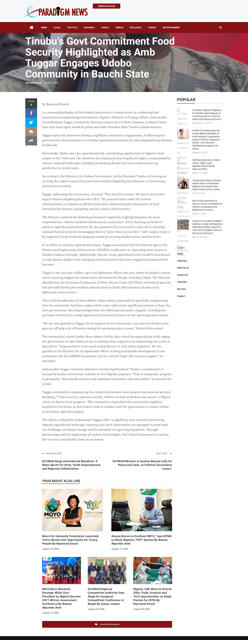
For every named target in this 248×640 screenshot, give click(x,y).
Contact (181, 296)
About (180, 253)
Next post (162, 453)
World (119, 27)
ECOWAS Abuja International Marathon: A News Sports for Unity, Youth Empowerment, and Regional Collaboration (71, 465)
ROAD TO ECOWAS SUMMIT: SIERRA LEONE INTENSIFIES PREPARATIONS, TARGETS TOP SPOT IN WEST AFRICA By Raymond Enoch (207, 227)
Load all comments (109, 624)
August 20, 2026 (96, 609)
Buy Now (181, 288)
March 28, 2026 (199, 236)
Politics (72, 27)
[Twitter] (31, 122)
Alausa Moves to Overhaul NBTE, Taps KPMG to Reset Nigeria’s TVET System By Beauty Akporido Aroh (141, 539)
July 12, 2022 (198, 193)
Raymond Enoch (33, 82)
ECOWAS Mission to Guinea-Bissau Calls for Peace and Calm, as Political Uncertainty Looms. (142, 465)
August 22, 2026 (50, 548)
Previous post (54, 453)
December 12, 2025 (201, 122)
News (44, 27)
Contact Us (182, 274)
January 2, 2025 (200, 152)
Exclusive (136, 27)
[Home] (31, 27)
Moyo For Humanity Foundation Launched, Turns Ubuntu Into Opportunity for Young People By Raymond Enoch (70, 539)
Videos (152, 27)
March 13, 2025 (199, 172)
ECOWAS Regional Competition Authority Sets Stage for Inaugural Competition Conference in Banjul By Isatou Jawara (106, 596)
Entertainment (171, 27)
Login (181, 247)
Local (57, 27)
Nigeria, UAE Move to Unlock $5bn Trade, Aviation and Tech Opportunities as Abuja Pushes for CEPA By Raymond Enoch (152, 596)
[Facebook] (31, 113)
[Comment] (31, 131)
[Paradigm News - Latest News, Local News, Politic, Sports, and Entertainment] (56, 11)
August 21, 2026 (119, 548)
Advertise (182, 260)
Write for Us (183, 267)
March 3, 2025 (199, 213)
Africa (105, 27)
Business (89, 27)
